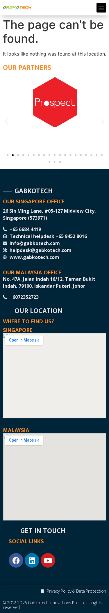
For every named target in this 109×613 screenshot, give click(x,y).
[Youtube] (48, 560)
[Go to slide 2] (13, 155)
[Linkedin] (32, 560)
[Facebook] (16, 560)
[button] (101, 8)
